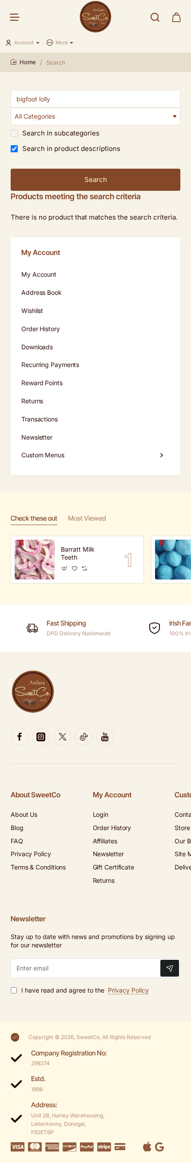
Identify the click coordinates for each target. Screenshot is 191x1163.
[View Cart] (176, 16)
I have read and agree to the (84, 990)
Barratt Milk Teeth (78, 553)
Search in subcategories (59, 133)
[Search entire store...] (155, 16)
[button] (64, 568)
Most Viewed (87, 518)
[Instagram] (41, 737)
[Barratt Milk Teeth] (35, 560)
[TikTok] (83, 737)
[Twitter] (62, 737)
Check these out (34, 518)
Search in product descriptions (70, 148)
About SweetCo (35, 794)
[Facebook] (19, 737)
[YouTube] (105, 737)
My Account (112, 794)
